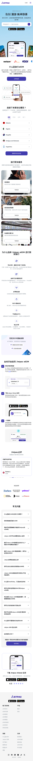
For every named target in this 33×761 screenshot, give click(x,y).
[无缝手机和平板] (13, 477)
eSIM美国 (5, 714)
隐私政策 (19, 757)
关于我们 (5, 742)
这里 (9, 371)
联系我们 (19, 736)
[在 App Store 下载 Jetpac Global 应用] (12, 29)
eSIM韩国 (5, 719)
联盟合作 (5, 747)
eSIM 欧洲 (5, 711)
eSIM (5, 70)
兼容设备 (19, 742)
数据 (18, 708)
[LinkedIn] (15, 754)
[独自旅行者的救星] (20, 477)
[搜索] (29, 24)
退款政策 (23, 341)
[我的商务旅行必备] (10, 477)
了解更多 (16, 189)
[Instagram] (8, 754)
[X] (24, 754)
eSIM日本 (5, 708)
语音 (18, 711)
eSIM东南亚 (6, 722)
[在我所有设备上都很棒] (23, 477)
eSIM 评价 (20, 744)
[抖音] (21, 754)
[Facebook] (11, 754)
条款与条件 (14, 757)
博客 (4, 750)
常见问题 (19, 747)
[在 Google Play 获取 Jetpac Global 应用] (21, 701)
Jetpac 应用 (6, 739)
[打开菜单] (30, 3)
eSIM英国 (5, 717)
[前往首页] (6, 3)
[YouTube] (18, 754)
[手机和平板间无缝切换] (18, 477)
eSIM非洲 (5, 725)
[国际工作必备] (15, 477)
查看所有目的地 (16, 153)
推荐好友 (5, 744)
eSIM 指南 (20, 739)
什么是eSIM (6, 736)
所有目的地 (5, 727)
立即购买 (16, 79)
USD (26, 3)
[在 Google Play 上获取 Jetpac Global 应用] (21, 29)
